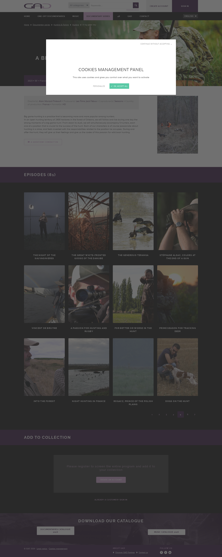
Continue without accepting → (156, 43)
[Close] (111, 278)
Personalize (99, 86)
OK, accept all (120, 86)
